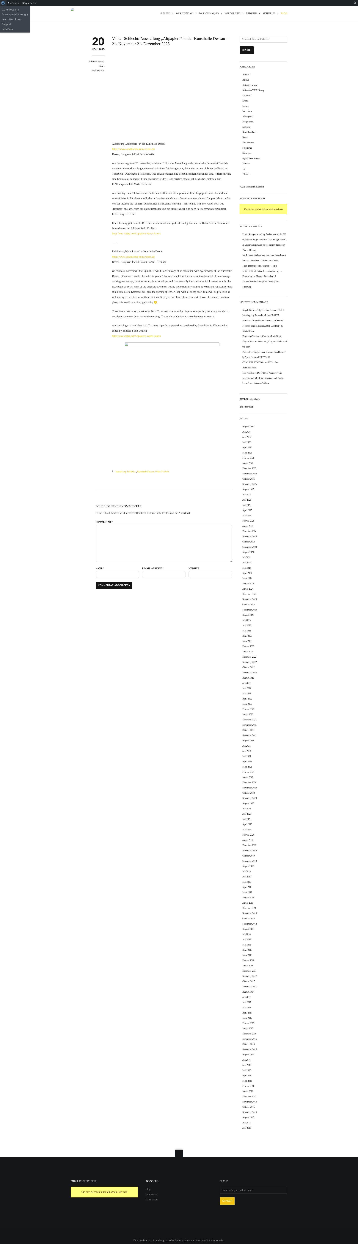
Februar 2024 (248, 583)
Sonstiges (246, 153)
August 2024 (248, 552)
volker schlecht (162, 471)
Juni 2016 (246, 1065)
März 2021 (247, 766)
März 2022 (247, 704)
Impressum (151, 1194)
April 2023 (247, 636)
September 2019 (249, 861)
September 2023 (249, 609)
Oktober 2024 (248, 541)
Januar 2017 (247, 1028)
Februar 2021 (248, 772)
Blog (147, 1189)
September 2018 (249, 923)
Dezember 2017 (249, 971)
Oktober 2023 (248, 604)
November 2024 (249, 536)
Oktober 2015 (248, 1107)
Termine (245, 163)
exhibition (131, 471)
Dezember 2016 (249, 1033)
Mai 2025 (246, 505)
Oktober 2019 (248, 855)
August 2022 (248, 677)
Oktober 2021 (248, 730)
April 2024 (247, 573)
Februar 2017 (248, 1023)
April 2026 (247, 447)
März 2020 (247, 829)
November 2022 (249, 662)
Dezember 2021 (249, 719)
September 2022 (249, 672)
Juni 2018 (246, 939)
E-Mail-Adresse (153, 568)
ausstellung (120, 471)
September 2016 (249, 1049)
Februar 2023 (248, 646)
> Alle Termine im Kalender (252, 186)
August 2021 (248, 740)
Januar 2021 (247, 777)
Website (194, 568)
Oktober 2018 (248, 918)
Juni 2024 (246, 562)
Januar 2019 (247, 903)
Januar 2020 (247, 840)
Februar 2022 (248, 709)
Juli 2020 (246, 808)
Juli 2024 (246, 557)
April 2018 (247, 950)
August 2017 (248, 992)
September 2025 (249, 484)
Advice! (245, 74)
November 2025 (249, 473)
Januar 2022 (247, 714)
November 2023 (249, 599)
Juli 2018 (246, 934)
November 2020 (249, 787)
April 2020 (247, 824)
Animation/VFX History (253, 90)
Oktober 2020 (248, 793)
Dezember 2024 (249, 531)
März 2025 (247, 515)
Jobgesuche (247, 121)
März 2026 (247, 452)
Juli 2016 (246, 1060)
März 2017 (247, 1018)
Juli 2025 (246, 494)
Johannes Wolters (97, 61)
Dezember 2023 (249, 594)
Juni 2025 (246, 500)
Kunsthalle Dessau (145, 471)
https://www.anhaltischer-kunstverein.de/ (133, 149)
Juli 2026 (246, 431)
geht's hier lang (246, 406)
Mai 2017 (246, 1007)
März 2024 (247, 578)
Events (245, 100)
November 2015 (249, 1101)
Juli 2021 (246, 746)
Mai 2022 (246, 693)
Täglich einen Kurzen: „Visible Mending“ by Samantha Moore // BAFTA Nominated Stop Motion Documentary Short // (263, 315)
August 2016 (248, 1054)
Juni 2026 (246, 437)
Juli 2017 (246, 997)
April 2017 (247, 1012)
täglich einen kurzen (251, 158)
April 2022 (247, 698)
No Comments (98, 70)
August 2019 (248, 866)
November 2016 (249, 1039)
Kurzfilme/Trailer (250, 132)
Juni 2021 (246, 751)
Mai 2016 (246, 1070)
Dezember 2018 (249, 908)
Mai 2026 (246, 442)
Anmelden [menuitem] (14, 2)
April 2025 (247, 510)
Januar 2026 (247, 463)
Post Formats (248, 142)
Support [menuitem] (6, 24)
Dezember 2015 (249, 1096)
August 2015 (248, 1117)
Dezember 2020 (249, 782)
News (102, 66)
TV (243, 168)
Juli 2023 (246, 620)
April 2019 (247, 887)
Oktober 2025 (248, 479)
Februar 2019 (248, 897)
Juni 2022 (246, 688)
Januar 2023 (247, 651)
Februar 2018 (248, 960)
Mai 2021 (246, 756)
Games (245, 106)
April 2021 (247, 761)
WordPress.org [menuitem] (10, 9)
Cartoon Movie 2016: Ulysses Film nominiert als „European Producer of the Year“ (264, 341)
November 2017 (249, 976)
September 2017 (249, 986)
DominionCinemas (250, 336)
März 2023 (247, 641)
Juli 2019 (246, 871)
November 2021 (249, 725)
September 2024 (249, 547)
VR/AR (245, 174)
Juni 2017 (246, 1002)
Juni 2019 (246, 876)
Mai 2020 (246, 819)
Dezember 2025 (249, 468)
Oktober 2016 (248, 1044)
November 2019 (249, 850)
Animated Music (249, 85)
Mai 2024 (246, 568)
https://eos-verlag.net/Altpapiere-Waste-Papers (136, 233)
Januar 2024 (247, 589)
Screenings (247, 148)
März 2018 (247, 955)
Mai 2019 (246, 882)
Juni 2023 (246, 625)
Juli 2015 (246, 1122)
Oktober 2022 (248, 667)
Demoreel (246, 95)
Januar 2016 (247, 1091)
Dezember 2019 (249, 845)
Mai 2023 (246, 630)
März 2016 (247, 1081)
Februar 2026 (248, 458)
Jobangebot (247, 116)
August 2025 (248, 489)
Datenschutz (151, 1199)
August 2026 (248, 426)
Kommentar (104, 522)
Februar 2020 (248, 835)
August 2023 (248, 615)
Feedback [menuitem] (7, 28)
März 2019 (247, 892)
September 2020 (249, 798)
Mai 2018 (246, 944)
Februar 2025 (248, 520)
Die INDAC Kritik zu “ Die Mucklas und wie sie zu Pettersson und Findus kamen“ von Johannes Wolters (263, 378)
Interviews (247, 111)
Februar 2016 (248, 1086)
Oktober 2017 (248, 981)
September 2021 (249, 735)
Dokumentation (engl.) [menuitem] (15, 14)
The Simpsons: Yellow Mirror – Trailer (259, 266)
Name (100, 568)
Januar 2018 (247, 965)
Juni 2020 (246, 814)
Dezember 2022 (249, 657)
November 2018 (249, 913)
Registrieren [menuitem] (29, 2)
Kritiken (246, 127)
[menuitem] (3, 3)
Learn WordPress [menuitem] (12, 19)
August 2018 (248, 929)
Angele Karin (248, 310)
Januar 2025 (247, 526)
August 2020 (248, 803)
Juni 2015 (246, 1128)
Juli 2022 (246, 683)
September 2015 (249, 1112)
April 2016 (247, 1075)
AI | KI (245, 80)
